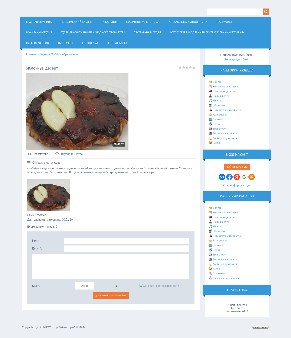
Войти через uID (237, 166)
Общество (219, 105)
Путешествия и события (227, 109)
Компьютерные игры (225, 86)
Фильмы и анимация (225, 133)
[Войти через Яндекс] (236, 177)
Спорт (216, 124)
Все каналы (219, 273)
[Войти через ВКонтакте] (222, 177)
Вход (246, 59)
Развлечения (220, 114)
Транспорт (219, 128)
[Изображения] (48, 195)
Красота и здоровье (224, 91)
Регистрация (233, 59)
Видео (44, 54)
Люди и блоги (221, 95)
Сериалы (218, 119)
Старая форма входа (237, 185)
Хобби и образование (64, 54)
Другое (217, 81)
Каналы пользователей (226, 278)
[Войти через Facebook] (229, 177)
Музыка (217, 100)
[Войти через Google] (244, 177)
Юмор (216, 142)
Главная (31, 54)
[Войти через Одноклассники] (251, 177)
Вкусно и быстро (72, 153)
